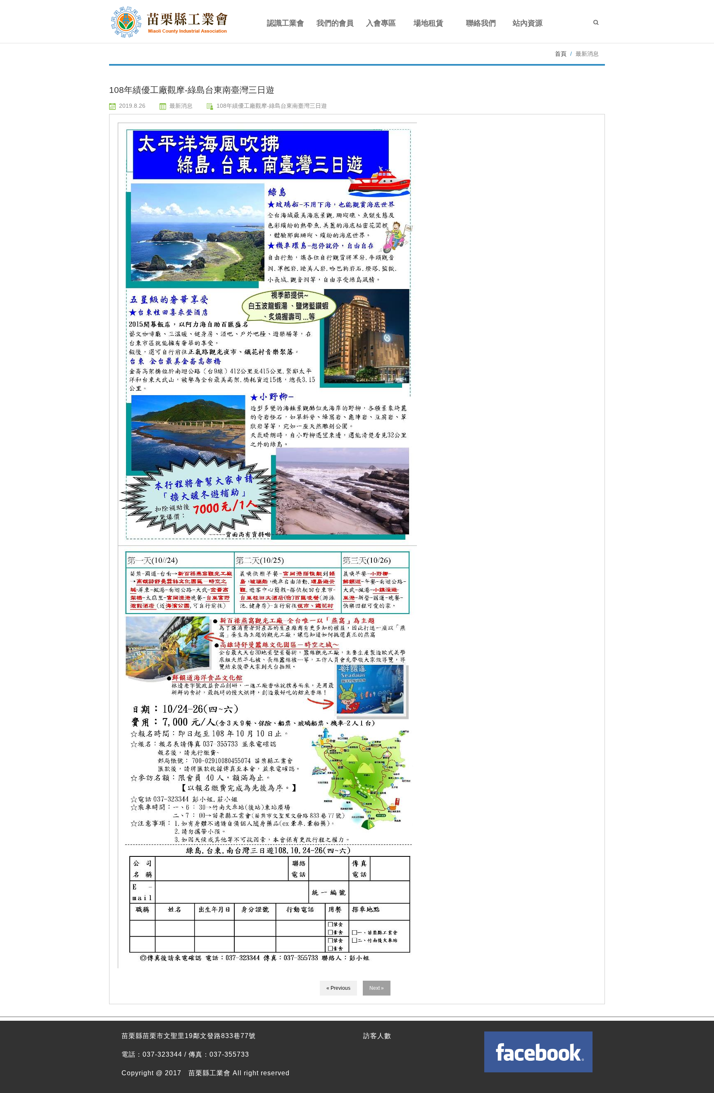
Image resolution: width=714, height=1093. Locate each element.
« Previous (338, 988)
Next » (376, 988)
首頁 (560, 53)
